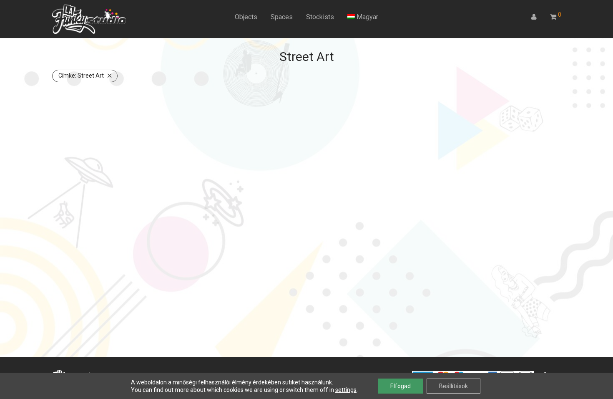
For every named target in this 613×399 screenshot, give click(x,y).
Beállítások (453, 386)
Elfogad (400, 386)
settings (346, 389)
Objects (246, 17)
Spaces (282, 17)
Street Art (81, 75)
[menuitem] (363, 17)
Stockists (320, 17)
